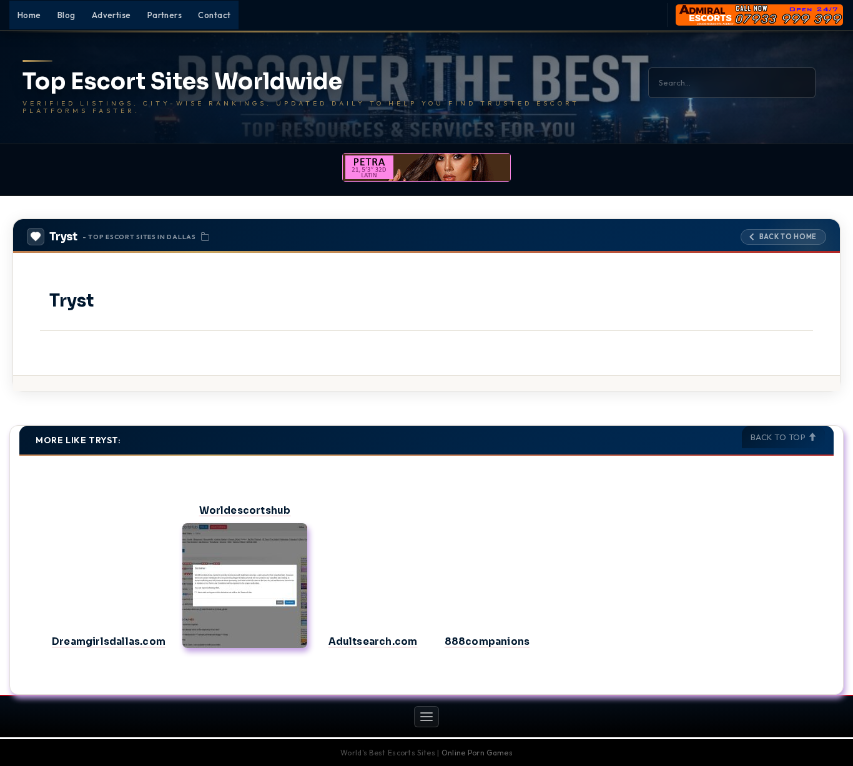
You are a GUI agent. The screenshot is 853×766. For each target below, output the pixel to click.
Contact (214, 15)
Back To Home (788, 236)
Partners (164, 15)
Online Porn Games (477, 752)
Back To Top (779, 437)
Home (29, 15)
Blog (66, 15)
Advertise (111, 15)
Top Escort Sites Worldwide (182, 81)
